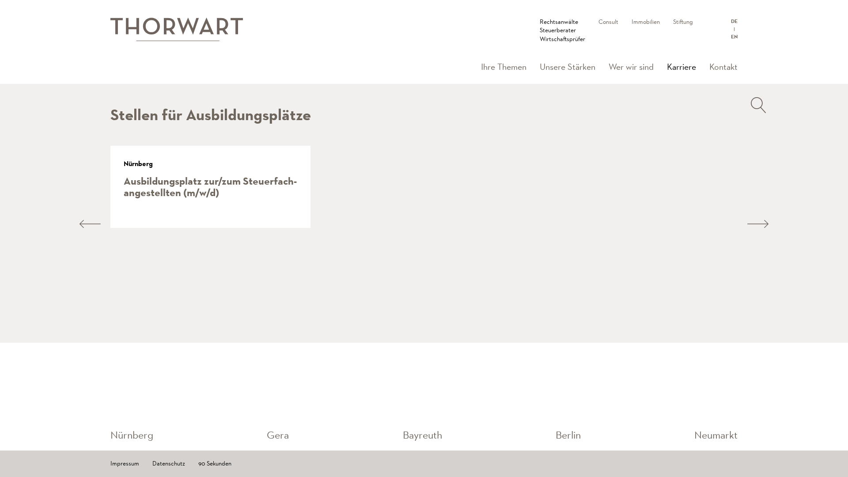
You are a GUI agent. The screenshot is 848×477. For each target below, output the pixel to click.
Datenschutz (168, 463)
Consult (608, 22)
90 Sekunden (214, 463)
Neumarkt (716, 435)
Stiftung (683, 22)
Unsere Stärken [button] (567, 66)
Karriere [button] (685, 66)
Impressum (124, 463)
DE (734, 21)
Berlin (568, 435)
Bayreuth (422, 435)
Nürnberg (131, 435)
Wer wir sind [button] (631, 66)
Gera (278, 435)
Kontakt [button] (723, 66)
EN (734, 36)
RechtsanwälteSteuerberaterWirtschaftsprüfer (562, 30)
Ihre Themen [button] (503, 66)
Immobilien (646, 22)
